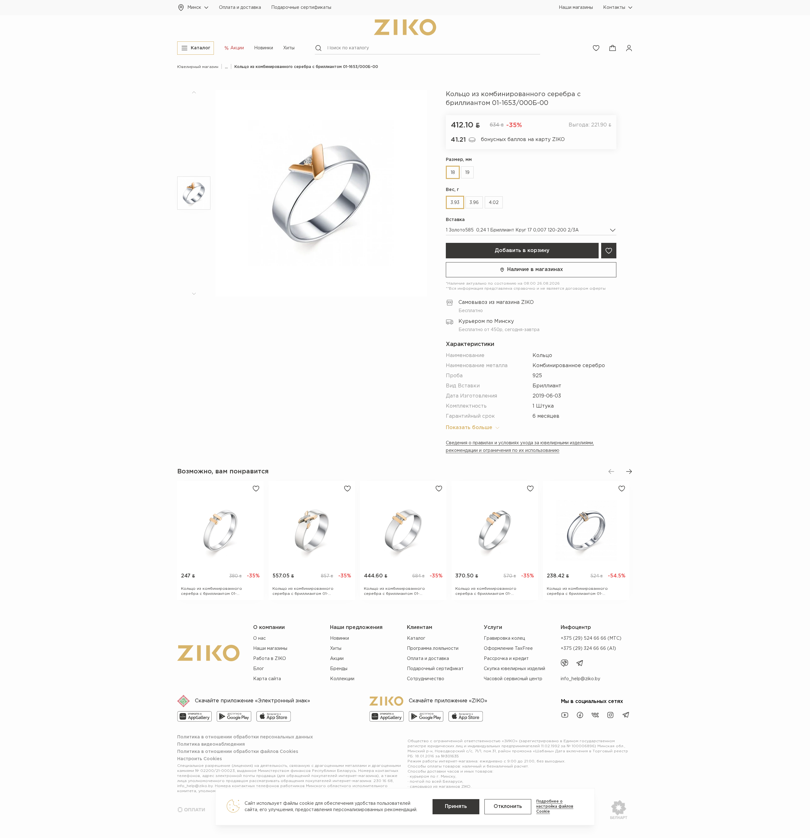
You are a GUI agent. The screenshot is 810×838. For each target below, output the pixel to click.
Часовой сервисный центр (513, 679)
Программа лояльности (432, 648)
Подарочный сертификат (435, 669)
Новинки (263, 48)
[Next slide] (629, 471)
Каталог (416, 638)
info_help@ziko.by (580, 679)
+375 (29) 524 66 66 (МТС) (591, 638)
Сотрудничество (425, 679)
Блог (258, 669)
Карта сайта (267, 679)
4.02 (494, 203)
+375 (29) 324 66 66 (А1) (588, 648)
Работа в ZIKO (269, 659)
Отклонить (508, 806)
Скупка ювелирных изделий (514, 669)
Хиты (289, 48)
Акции (337, 659)
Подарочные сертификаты (301, 7)
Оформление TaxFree (508, 648)
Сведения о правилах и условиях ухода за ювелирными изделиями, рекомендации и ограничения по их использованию (520, 447)
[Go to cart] (612, 48)
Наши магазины (576, 7)
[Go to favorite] (596, 48)
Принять (456, 806)
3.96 (474, 203)
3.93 (455, 203)
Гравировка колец (504, 638)
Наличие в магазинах (535, 269)
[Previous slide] (611, 471)
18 (453, 173)
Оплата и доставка (240, 7)
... (226, 67)
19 (467, 173)
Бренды (338, 669)
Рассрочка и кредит (506, 659)
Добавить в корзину (522, 250)
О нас (259, 638)
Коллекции (342, 679)
